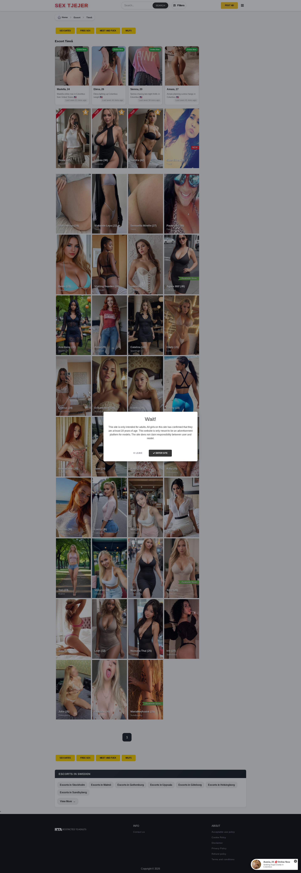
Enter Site (161, 453)
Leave (138, 453)
